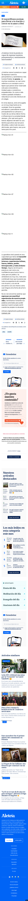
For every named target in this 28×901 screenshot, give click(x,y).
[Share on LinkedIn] (16, 68)
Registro (5, 7)
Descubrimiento (14, 855)
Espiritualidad (5, 12)
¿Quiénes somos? (14, 887)
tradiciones (5, 750)
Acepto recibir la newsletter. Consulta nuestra (14, 367)
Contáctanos (14, 893)
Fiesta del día (9, 588)
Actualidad (14, 848)
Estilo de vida (14, 853)
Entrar (18, 451)
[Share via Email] (22, 68)
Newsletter (14, 862)
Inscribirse (6, 371)
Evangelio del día (11, 599)
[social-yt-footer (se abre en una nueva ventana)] (9, 877)
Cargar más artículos (14, 517)
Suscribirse (9, 840)
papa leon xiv (6, 661)
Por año (14, 871)
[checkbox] (3, 627)
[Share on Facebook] (13, 68)
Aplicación (14, 864)
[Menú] (5, 3)
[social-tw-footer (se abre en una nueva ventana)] (15, 877)
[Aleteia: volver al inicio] (14, 2)
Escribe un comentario (14, 457)
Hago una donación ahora (12, 420)
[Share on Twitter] (19, 68)
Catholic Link (18, 26)
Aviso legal (14, 890)
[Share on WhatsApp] (25, 68)
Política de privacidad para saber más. (13, 368)
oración (9, 332)
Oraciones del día (11, 605)
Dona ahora (13, 7)
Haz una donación (14, 884)
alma (3, 332)
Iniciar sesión (18, 840)
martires (5, 694)
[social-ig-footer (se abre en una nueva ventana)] (18, 877)
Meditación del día (12, 594)
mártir (4, 722)
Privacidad (14, 896)
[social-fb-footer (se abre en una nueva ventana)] (12, 877)
